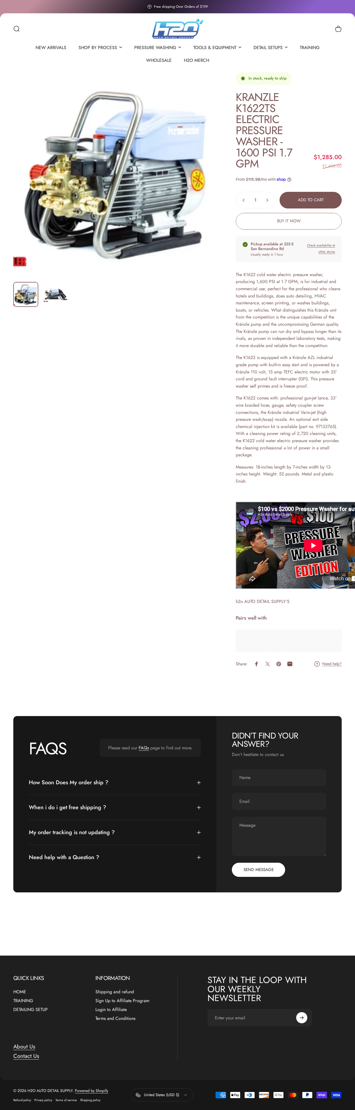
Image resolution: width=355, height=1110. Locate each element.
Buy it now (289, 221)
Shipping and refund (114, 992)
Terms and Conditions (115, 1018)
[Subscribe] (301, 1017)
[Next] (204, 184)
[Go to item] (25, 294)
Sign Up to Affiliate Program (122, 1001)
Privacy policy (43, 1100)
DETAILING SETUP (30, 1009)
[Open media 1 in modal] (116, 175)
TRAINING (23, 1001)
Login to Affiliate (111, 1009)
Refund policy (22, 1100)
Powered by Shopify (91, 1090)
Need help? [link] (332, 663)
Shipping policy (90, 1100)
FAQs (144, 748)
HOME (19, 992)
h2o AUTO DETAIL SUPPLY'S (263, 601)
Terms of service (66, 1100)
